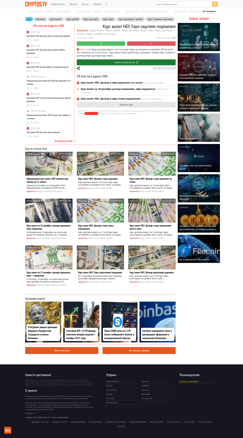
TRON (57, 380)
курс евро (108, 19)
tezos (39, 385)
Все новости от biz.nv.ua (163, 67)
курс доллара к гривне (130, 19)
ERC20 (51, 383)
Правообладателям (137, 422)
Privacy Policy (189, 422)
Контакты (121, 426)
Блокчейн (145, 394)
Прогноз (145, 390)
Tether (37, 383)
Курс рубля (73, 19)
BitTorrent (83, 385)
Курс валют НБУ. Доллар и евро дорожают (43, 132)
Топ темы (110, 398)
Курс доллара (90, 19)
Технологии (111, 390)
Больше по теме (63, 140)
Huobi (34, 385)
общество (51, 191)
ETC (56, 383)
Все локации (111, 402)
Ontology (45, 385)
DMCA (8, 430)
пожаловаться (91, 113)
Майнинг (97, 4)
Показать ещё (126, 104)
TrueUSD (61, 385)
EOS (47, 380)
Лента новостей (61, 350)
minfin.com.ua (38, 76)
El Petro (82, 380)
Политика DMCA (156, 422)
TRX (68, 380)
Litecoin (42, 380)
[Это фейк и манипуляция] (151, 43)
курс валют (56, 19)
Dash (42, 383)
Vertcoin (72, 383)
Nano (90, 385)
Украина (40, 19)
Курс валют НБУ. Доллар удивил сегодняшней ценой (47, 66)
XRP (87, 380)
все (29, 19)
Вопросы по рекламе (189, 381)
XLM (59, 383)
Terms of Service (173, 422)
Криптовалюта (58, 4)
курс (60, 191)
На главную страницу (139, 350)
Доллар (85, 4)
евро (63, 238)
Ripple (51, 380)
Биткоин (73, 4)
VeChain (65, 383)
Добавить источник (40, 422)
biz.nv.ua (35, 31)
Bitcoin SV (90, 383)
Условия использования (115, 422)
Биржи (109, 394)
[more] (106, 4)
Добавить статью (59, 422)
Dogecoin (53, 385)
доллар (56, 238)
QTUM (76, 385)
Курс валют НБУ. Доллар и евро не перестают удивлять (48, 35)
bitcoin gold (69, 385)
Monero (63, 380)
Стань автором (95, 422)
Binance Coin (80, 383)
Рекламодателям (78, 422)
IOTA (76, 380)
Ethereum (34, 380)
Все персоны (147, 398)
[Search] (215, 4)
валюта (41, 191)
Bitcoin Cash (29, 383)
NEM (46, 383)
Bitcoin (27, 380)
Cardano (28, 385)
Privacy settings (204, 422)
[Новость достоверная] (101, 43)
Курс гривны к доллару (160, 19)
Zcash (72, 380)
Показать (29, 413)
